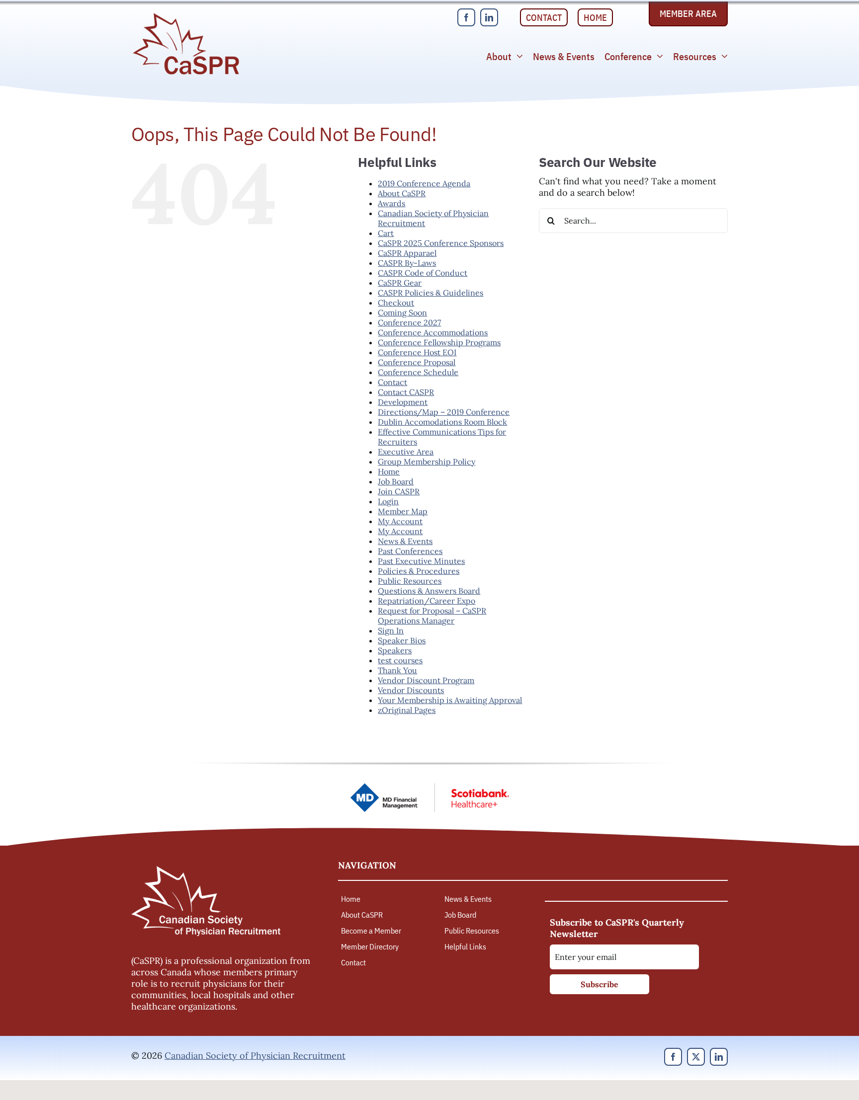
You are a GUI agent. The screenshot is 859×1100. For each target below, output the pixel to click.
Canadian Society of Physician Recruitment (255, 1055)
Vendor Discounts (411, 690)
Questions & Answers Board (429, 591)
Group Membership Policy (426, 462)
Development (403, 402)
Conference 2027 (409, 322)
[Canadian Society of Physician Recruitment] (186, 15)
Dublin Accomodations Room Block (442, 422)
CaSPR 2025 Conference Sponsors (441, 243)
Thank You (397, 670)
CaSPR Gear (400, 283)
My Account (400, 521)
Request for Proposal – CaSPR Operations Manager (432, 616)
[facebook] (466, 17)
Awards (391, 203)
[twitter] (696, 1057)
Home (389, 471)
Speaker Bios (402, 640)
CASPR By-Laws (407, 263)
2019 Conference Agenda (424, 183)
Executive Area (405, 452)
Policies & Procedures (418, 571)
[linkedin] (489, 17)
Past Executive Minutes (421, 561)
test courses (400, 660)
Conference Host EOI (417, 352)
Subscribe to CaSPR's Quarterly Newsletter (617, 928)
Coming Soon (402, 312)
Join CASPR (399, 491)
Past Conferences (410, 551)
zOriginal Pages (406, 710)
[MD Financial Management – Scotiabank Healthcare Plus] (429, 787)
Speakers (395, 650)
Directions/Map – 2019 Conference (444, 412)
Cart (386, 233)
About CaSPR (402, 193)
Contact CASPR (406, 392)
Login (388, 501)
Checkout (396, 303)
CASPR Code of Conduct (422, 273)
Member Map (403, 511)
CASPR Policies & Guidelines (430, 293)
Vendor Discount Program (426, 680)
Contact (392, 382)
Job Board (396, 481)
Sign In (391, 630)
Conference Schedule (418, 372)
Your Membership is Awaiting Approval (450, 700)
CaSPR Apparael (407, 253)
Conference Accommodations (433, 332)
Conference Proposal (416, 362)
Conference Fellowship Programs (439, 342)
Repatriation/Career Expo (426, 601)
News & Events (405, 541)
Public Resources (409, 581)
